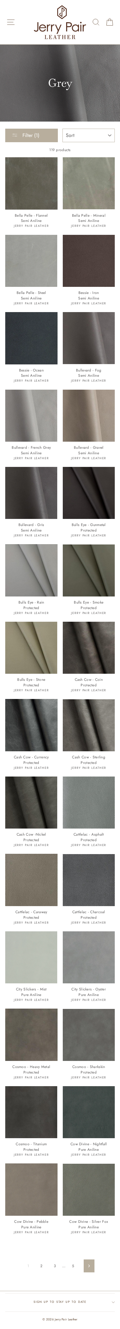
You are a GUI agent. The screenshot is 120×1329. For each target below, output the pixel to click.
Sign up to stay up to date (60, 1302)
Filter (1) (30, 135)
